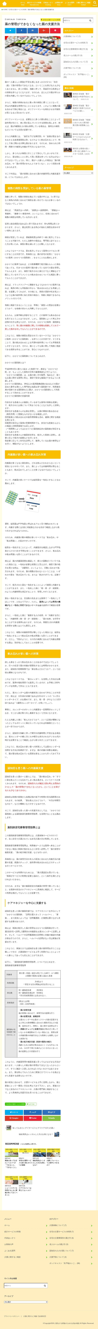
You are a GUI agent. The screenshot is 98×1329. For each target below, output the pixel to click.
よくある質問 (69, 4)
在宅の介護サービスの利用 (16, 1104)
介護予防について (72, 68)
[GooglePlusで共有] (44, 30)
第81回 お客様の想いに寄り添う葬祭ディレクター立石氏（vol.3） (77, 153)
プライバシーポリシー (11, 1316)
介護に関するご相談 (83, 4)
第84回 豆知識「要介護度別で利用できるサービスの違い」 (77, 110)
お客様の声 (59, 4)
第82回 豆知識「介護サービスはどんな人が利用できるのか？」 (77, 138)
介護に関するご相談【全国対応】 (35, 1316)
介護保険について (72, 36)
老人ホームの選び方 (73, 55)
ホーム (22, 4)
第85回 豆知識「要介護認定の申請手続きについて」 (82, 96)
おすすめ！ (32, 1104)
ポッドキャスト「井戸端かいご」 (77, 75)
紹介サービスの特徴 (34, 4)
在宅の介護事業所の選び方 (76, 49)
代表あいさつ (48, 4)
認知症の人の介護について (76, 62)
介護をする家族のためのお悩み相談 (66, 1323)
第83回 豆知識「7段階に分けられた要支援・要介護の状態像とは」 (77, 124)
